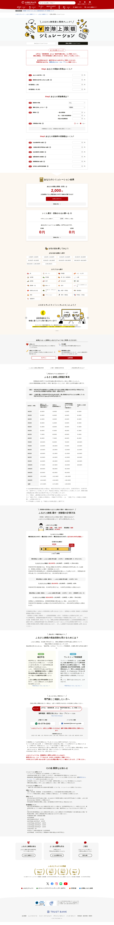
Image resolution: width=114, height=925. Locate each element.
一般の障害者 (61, 112)
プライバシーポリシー (59, 916)
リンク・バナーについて (45, 916)
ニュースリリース (32, 916)
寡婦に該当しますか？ (37, 107)
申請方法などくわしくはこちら (40, 685)
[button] (71, 213)
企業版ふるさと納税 (87, 888)
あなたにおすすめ (51, 7)
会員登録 (70, 357)
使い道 (66, 7)
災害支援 (73, 888)
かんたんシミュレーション (41, 43)
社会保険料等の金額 (38, 142)
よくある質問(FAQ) (57, 855)
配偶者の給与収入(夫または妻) (41, 80)
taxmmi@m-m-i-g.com (72, 723)
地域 (32, 7)
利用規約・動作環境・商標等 (84, 916)
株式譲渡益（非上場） (35, 89)
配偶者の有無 (34, 102)
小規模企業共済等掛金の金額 (41, 147)
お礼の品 (21, 7)
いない (83, 123)
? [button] (46, 107)
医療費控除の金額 (37, 161)
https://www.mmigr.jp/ (57, 715)
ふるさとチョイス (28, 888)
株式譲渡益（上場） (34, 84)
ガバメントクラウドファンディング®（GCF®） (52, 888)
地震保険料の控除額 (38, 156)
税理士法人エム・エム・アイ (57, 62)
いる (77, 123)
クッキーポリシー (71, 916)
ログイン (43, 357)
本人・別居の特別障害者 (64, 115)
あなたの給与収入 (37, 75)
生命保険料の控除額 (38, 152)
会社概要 (24, 916)
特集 (59, 7)
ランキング (41, 7)
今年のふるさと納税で (47, 218)
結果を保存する (57, 198)
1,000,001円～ (49, 263)
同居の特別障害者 (63, 118)
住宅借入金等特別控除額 (39, 166)
